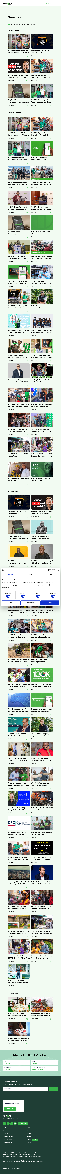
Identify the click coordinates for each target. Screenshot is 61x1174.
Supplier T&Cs (6, 1168)
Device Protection (8, 1136)
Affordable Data (7, 1142)
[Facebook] (4, 1123)
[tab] (9, 24)
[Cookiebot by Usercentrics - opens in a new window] (48, 570)
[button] (50, 3)
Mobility (5, 1145)
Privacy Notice (16, 1168)
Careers (29, 1139)
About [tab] (50, 574)
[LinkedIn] (15, 1123)
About (28, 1131)
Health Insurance (7, 1139)
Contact (29, 1142)
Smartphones (6, 1131)
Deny (11, 602)
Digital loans (6, 1133)
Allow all (50, 602)
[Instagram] (11, 1123)
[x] (8, 1123)
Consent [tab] (10, 574)
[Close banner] (58, 570)
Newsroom (30, 1133)
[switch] (23, 596)
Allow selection (31, 602)
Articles (29, 1136)
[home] (7, 4)
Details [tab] (30, 574)
